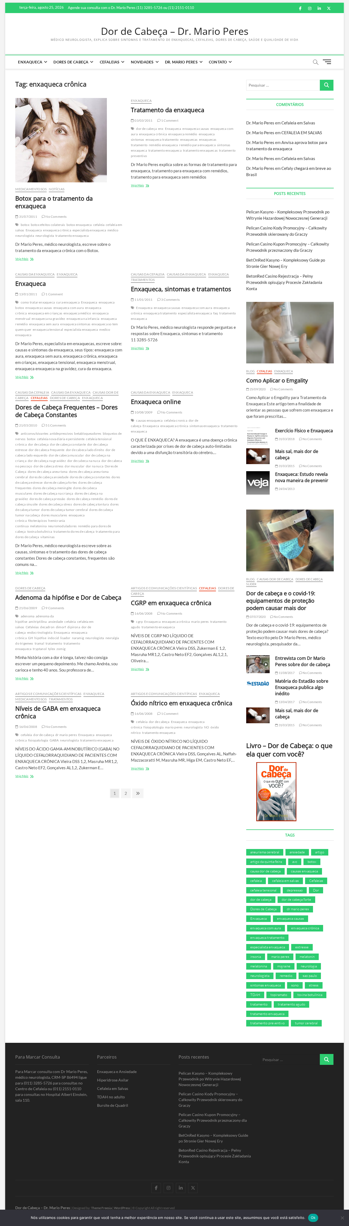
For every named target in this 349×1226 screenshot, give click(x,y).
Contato (218, 62)
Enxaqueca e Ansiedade (117, 1071)
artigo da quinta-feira (266, 861)
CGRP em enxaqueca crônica (171, 603)
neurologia (309, 966)
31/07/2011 (28, 216)
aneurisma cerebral (264, 852)
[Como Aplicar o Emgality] (289, 333)
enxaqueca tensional (48, 329)
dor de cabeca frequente (47, 450)
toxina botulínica (39, 531)
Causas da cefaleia (148, 274)
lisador (65, 638)
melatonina (38, 526)
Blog (250, 371)
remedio (286, 975)
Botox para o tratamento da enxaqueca (54, 202)
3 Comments (170, 300)
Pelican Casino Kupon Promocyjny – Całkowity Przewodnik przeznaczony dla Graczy (213, 1120)
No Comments (56, 216)
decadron (47, 627)
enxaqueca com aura (68, 308)
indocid (53, 638)
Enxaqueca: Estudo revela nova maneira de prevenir (301, 477)
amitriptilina (38, 622)
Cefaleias (110, 62)
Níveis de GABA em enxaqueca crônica (58, 712)
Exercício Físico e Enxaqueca (304, 431)
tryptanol (40, 649)
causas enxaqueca (149, 420)
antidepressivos (61, 433)
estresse (302, 947)
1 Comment (169, 120)
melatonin (307, 956)
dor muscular (74, 466)
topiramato (278, 994)
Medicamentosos (31, 189)
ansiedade (55, 622)
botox (25, 225)
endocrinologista (39, 632)
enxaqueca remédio (182, 134)
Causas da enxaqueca (35, 274)
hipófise (40, 638)
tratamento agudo (291, 1004)
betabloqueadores (87, 433)
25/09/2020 (257, 389)
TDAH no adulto (111, 1097)
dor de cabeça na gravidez (47, 461)
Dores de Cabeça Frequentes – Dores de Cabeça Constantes (66, 411)
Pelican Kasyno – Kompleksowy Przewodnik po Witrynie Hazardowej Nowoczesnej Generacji (210, 1079)
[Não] (342, 1218)
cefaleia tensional (263, 890)
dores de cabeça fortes (60, 482)
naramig (78, 638)
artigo (319, 852)
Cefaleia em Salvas (298, 122)
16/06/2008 (143, 613)
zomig (60, 649)
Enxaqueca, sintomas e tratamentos (181, 289)
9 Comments (54, 608)
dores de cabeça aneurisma (48, 472)
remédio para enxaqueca (197, 145)
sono (295, 985)
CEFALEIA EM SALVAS (301, 132)
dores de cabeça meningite (52, 488)
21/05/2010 (28, 425)
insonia (255, 956)
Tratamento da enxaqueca (167, 110)
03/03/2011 (143, 120)
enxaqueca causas (195, 129)
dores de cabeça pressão (47, 499)
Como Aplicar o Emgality (277, 380)
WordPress (122, 1208)
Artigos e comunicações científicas (164, 588)
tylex (51, 649)
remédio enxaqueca (163, 145)
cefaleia (99, 225)
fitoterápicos (37, 521)
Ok (313, 1217)
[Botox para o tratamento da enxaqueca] (68, 140)
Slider (251, 584)
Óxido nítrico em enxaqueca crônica (181, 703)
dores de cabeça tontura (91, 504)
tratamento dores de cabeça (73, 531)
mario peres (200, 622)
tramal (39, 643)
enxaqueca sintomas (75, 324)
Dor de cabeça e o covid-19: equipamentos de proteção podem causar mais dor (280, 601)
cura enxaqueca (68, 302)
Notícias (56, 189)
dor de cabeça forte (296, 899)
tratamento (54, 643)
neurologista (44, 236)
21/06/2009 (28, 608)
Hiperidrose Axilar (113, 1080)
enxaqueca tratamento (162, 139)
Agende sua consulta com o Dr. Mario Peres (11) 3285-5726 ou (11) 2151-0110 (131, 7)
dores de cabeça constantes (90, 477)
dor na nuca (94, 466)
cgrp (139, 622)
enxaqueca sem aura (44, 324)
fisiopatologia (38, 740)
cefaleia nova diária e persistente (61, 439)
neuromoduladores (62, 526)
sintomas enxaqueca (204, 426)
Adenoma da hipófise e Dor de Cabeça (68, 597)
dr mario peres (66, 735)
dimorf (61, 627)
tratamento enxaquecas (200, 150)
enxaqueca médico (77, 313)
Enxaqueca (30, 62)
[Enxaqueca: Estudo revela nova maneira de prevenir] (258, 483)
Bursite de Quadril (112, 1105)
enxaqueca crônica (57, 230)
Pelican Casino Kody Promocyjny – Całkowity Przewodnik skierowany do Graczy (210, 1100)
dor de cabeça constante (68, 444)
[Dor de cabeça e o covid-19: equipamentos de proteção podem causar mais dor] (289, 540)
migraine (283, 966)
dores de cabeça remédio (85, 499)
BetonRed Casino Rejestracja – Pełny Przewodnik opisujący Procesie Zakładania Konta (284, 282)
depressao (295, 890)
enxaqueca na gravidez (48, 319)
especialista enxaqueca (89, 230)
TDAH (255, 994)
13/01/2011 (28, 294)
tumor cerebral (306, 1023)
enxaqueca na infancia (83, 319)
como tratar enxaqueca (38, 302)
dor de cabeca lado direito (85, 450)
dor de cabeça (146, 129)
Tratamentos (143, 280)
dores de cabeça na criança (53, 493)
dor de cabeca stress (48, 466)
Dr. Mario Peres (181, 62)
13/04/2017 (286, 702)
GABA (54, 740)
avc (294, 861)
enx (161, 129)
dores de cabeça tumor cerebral (64, 510)
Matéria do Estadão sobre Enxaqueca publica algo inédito (301, 687)
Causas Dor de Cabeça (275, 579)
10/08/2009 (143, 412)
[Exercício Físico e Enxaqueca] (258, 436)
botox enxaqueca (79, 225)
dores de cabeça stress (55, 504)
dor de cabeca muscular (66, 455)
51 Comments (55, 425)
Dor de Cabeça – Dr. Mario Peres (174, 31)
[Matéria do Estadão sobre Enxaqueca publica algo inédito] (258, 683)
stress (313, 985)
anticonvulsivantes (35, 433)
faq (215, 313)
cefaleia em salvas (285, 880)
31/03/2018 (286, 439)
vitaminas (47, 537)
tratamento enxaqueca (72, 236)
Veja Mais (29, 259)
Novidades (142, 62)
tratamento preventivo (267, 1023)
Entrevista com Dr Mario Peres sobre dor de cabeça (302, 661)
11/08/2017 (286, 673)
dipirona (73, 627)
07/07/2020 (257, 616)
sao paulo (310, 975)
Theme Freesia (101, 1208)
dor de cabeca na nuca (83, 461)
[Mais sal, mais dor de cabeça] (258, 456)
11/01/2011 (143, 300)
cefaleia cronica (175, 420)
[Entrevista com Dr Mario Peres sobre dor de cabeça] (258, 664)
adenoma (27, 616)
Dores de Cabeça (70, 62)
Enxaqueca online (156, 401)
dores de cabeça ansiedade (48, 477)
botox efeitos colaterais (48, 225)
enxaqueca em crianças (45, 313)
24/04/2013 (286, 489)
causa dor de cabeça (265, 871)
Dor (316, 890)
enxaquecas (189, 139)
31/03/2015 (286, 466)
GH (30, 638)
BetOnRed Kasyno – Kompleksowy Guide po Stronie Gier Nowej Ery (213, 1138)
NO (206, 727)
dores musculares (54, 515)
